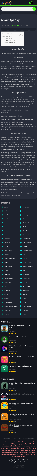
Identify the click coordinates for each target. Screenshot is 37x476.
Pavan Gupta (15, 25)
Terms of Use (23, 462)
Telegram (25, 29)
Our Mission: (9, 38)
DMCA (23, 460)
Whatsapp (32, 29)
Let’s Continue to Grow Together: (14, 44)
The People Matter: (10, 40)
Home (2, 17)
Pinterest (18, 29)
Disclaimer (29, 460)
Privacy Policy (15, 462)
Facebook (4, 29)
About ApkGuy (7, 37)
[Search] (34, 9)
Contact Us (17, 460)
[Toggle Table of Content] (20, 34)
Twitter (11, 29)
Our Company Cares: (11, 42)
